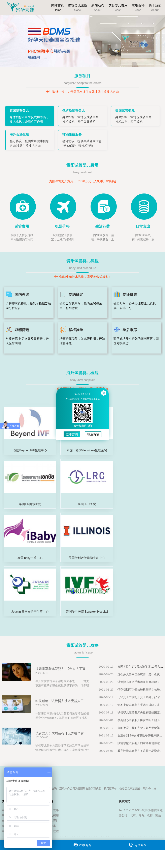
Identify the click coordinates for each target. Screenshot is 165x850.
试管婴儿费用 (118, 7)
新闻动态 (97, 7)
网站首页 (57, 7)
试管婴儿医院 (77, 7)
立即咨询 (72, 434)
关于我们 (154, 7)
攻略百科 (138, 7)
